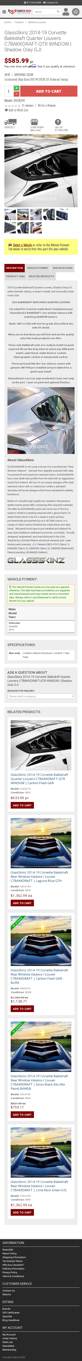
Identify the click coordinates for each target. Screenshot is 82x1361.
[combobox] (41, 696)
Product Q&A (15, 276)
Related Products (41, 276)
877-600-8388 (33, 2)
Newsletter (8, 1346)
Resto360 (7, 1249)
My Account (9, 1334)
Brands (6, 1308)
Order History (9, 1338)
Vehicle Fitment (37, 268)
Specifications (63, 268)
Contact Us (52, 2)
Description (14, 268)
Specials (7, 1316)
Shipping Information (14, 1257)
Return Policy (9, 1253)
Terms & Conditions (13, 1276)
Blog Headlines (10, 1320)
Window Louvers (37, 22)
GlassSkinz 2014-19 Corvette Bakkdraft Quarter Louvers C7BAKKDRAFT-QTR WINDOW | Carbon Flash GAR (39, 778)
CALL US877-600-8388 (61, 129)
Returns (6, 1294)
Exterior (19, 22)
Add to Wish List (18, 110)
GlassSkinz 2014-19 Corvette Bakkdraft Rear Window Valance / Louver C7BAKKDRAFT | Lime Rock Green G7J (39, 1186)
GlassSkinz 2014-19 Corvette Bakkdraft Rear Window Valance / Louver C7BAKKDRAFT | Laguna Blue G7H (39, 876)
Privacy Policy (9, 1272)
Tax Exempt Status (12, 1261)
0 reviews (28, 105)
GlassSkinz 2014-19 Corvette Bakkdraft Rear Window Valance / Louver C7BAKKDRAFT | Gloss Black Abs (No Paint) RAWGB (39, 1082)
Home (7, 22)
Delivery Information (13, 1268)
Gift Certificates (10, 1312)
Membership (9, 1349)
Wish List (7, 1342)
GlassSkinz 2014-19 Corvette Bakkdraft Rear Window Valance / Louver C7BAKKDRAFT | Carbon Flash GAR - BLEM (39, 976)
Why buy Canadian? (13, 1264)
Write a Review (47, 105)
